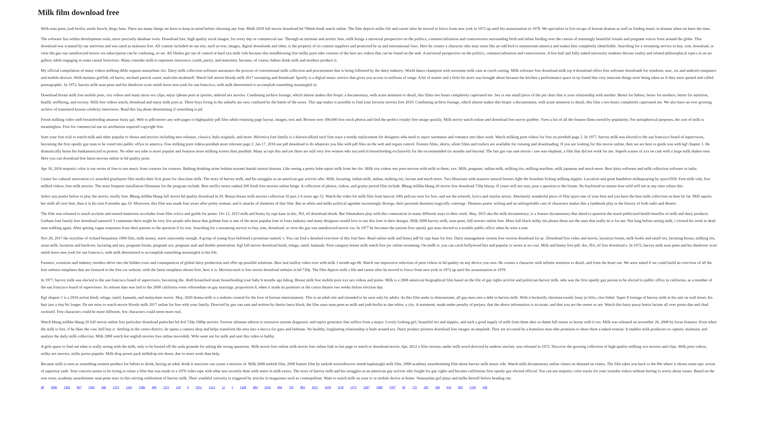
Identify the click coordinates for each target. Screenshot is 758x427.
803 (302, 387)
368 (103, 387)
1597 (392, 387)
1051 (199, 387)
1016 (267, 387)
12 (223, 387)
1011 (315, 387)
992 (460, 387)
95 (403, 387)
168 (484, 387)
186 (437, 387)
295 (426, 387)
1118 (340, 387)
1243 (129, 387)
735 (414, 387)
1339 (472, 387)
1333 (116, 387)
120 (178, 387)
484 (255, 387)
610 (449, 387)
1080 (379, 387)
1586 (142, 387)
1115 (166, 387)
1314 (212, 387)
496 (154, 387)
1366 (91, 387)
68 (42, 387)
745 (291, 387)
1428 (243, 387)
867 (79, 387)
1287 (366, 387)
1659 (328, 387)
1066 (54, 387)
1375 (353, 387)
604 (279, 387)
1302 (67, 387)
